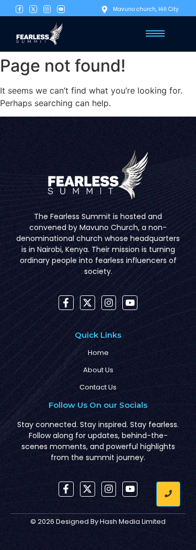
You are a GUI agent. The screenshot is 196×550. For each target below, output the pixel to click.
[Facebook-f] (19, 9)
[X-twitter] (33, 9)
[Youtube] (60, 9)
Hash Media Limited (133, 521)
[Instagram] (47, 9)
